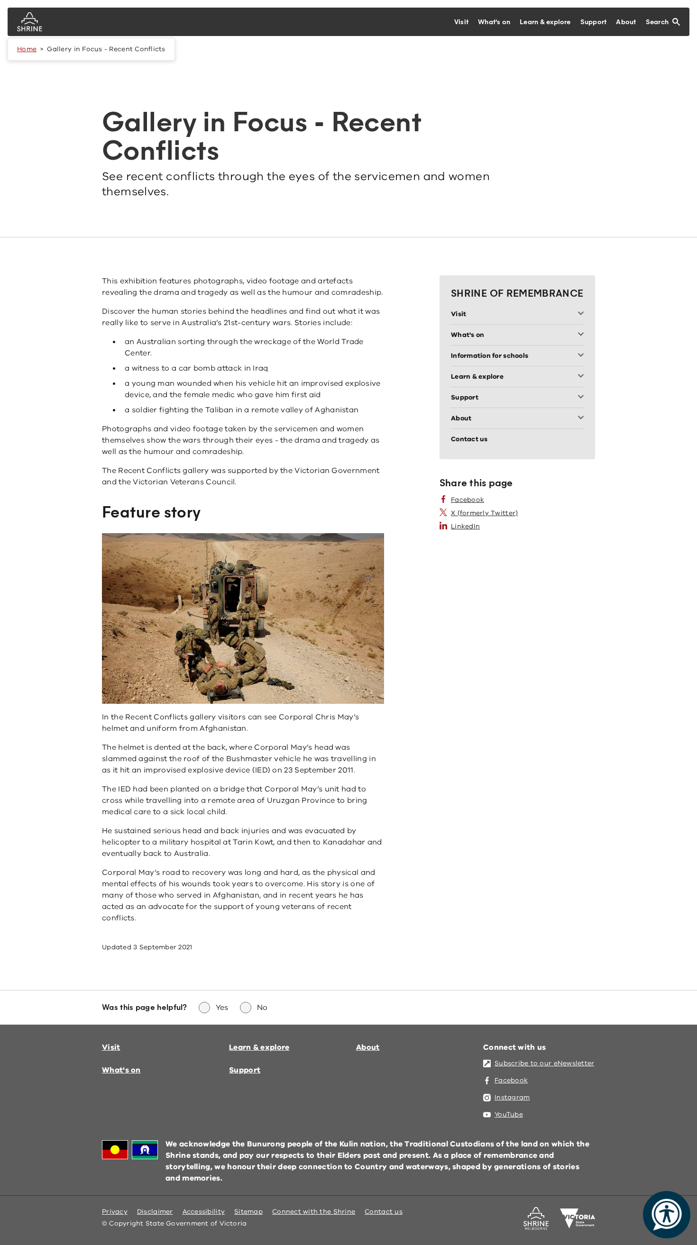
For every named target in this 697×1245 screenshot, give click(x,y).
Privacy (115, 1211)
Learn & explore (259, 1047)
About (368, 1047)
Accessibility (204, 1211)
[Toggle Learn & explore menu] (582, 376)
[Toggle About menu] (582, 418)
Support (244, 1070)
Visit (111, 1047)
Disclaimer (155, 1211)
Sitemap (248, 1211)
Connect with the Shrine (313, 1211)
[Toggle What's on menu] (582, 335)
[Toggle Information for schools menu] (582, 355)
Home (27, 49)
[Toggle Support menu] (582, 397)
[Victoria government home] (577, 1218)
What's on (121, 1070)
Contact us (384, 1211)
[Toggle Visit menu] (582, 314)
